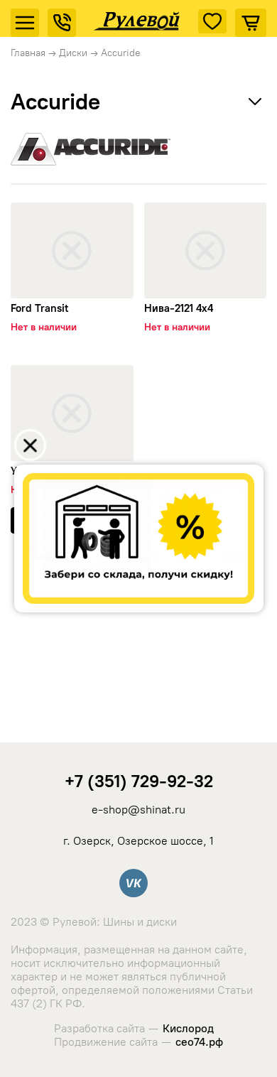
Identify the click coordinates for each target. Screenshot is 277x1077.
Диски (73, 53)
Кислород (188, 1028)
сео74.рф (199, 1042)
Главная (28, 53)
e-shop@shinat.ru (138, 809)
